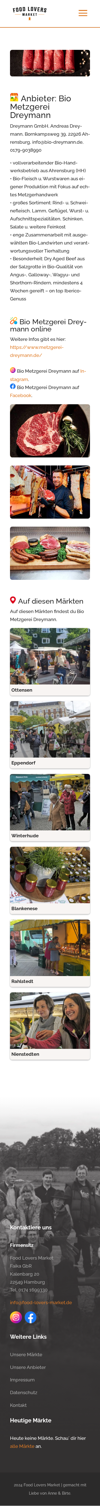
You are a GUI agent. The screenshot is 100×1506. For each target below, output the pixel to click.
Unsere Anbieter (28, 1367)
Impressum (22, 1380)
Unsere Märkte (26, 1354)
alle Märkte (22, 1446)
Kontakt (18, 1405)
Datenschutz (23, 1392)
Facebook (20, 395)
